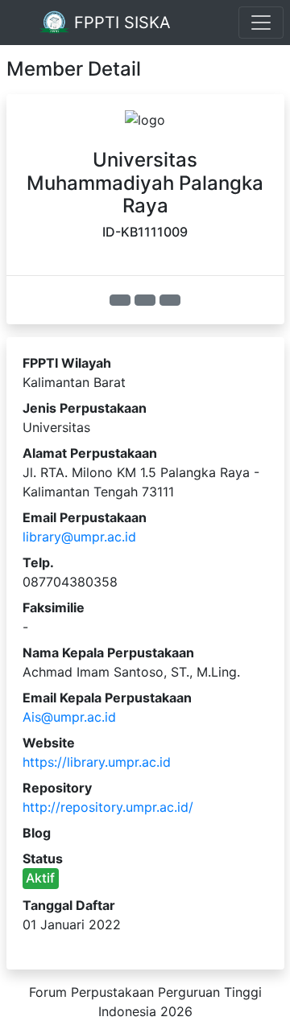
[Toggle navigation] (261, 22)
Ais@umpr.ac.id (69, 717)
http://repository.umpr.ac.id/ (108, 807)
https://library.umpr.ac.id (97, 762)
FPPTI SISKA (120, 22)
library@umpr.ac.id (79, 537)
